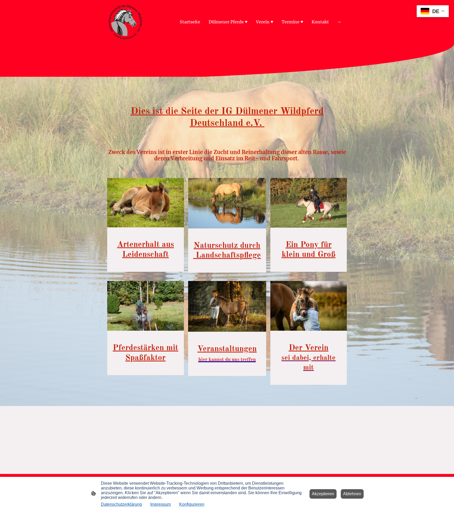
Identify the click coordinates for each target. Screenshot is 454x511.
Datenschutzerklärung (121, 504)
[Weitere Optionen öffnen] (339, 22)
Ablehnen (352, 494)
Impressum (160, 504)
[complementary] (433, 11)
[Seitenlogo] (125, 22)
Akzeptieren (323, 494)
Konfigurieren (191, 504)
